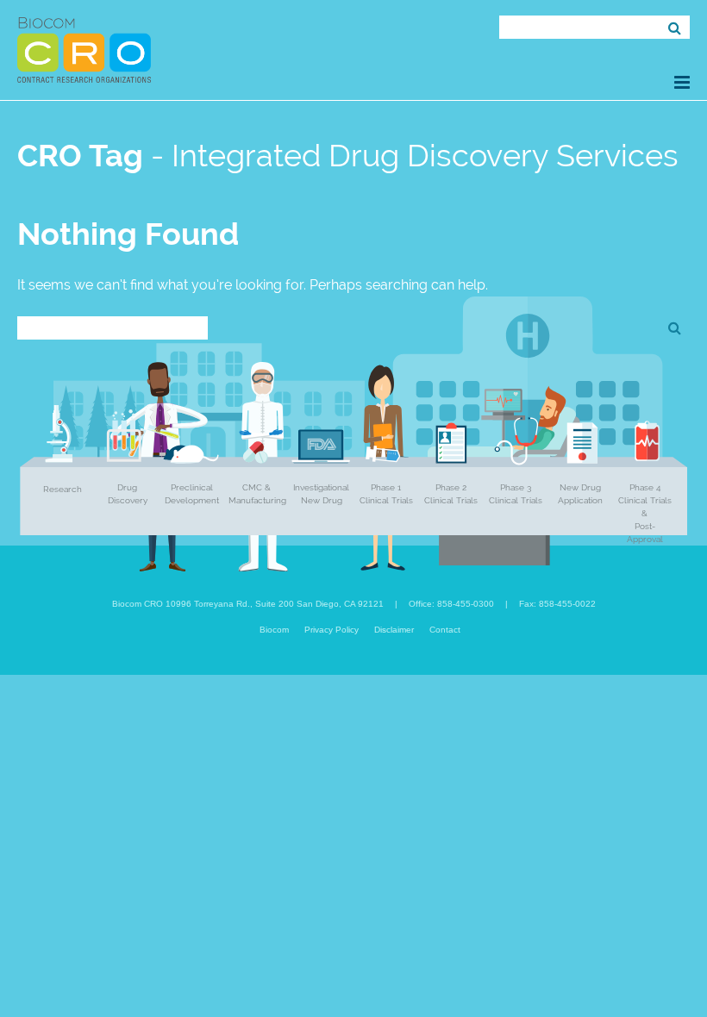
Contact (444, 629)
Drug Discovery (127, 494)
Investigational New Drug (321, 494)
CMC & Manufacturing (257, 494)
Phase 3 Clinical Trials (515, 494)
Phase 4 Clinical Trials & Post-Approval (645, 513)
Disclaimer (394, 629)
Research (62, 489)
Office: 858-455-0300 (451, 603)
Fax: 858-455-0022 (557, 603)
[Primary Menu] (682, 82)
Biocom (274, 629)
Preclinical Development (192, 494)
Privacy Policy (331, 629)
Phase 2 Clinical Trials (451, 494)
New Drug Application (580, 494)
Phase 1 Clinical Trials (386, 494)
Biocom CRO (84, 50)
